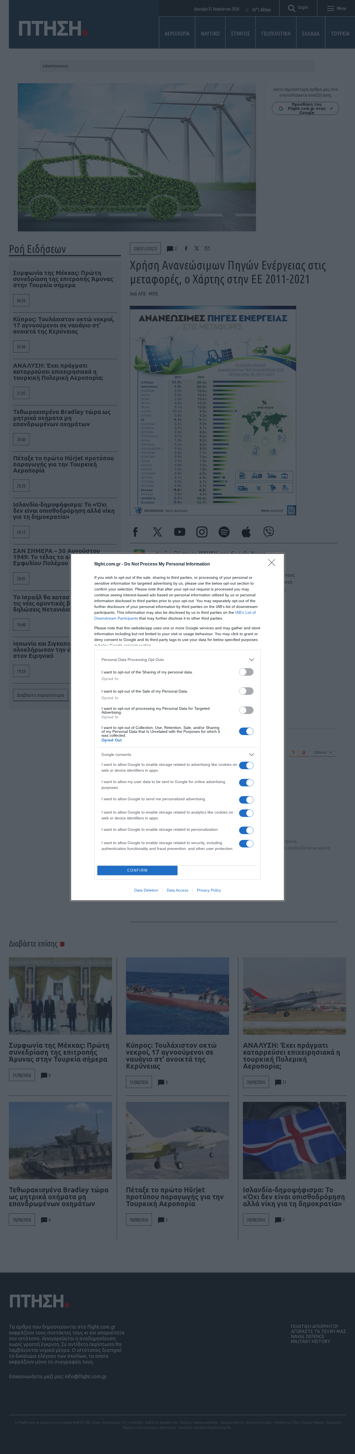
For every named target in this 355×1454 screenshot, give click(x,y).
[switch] (246, 672)
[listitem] (177, 660)
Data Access (177, 890)
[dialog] (177, 727)
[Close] (273, 564)
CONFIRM (137, 870)
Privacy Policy (209, 890)
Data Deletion (146, 890)
